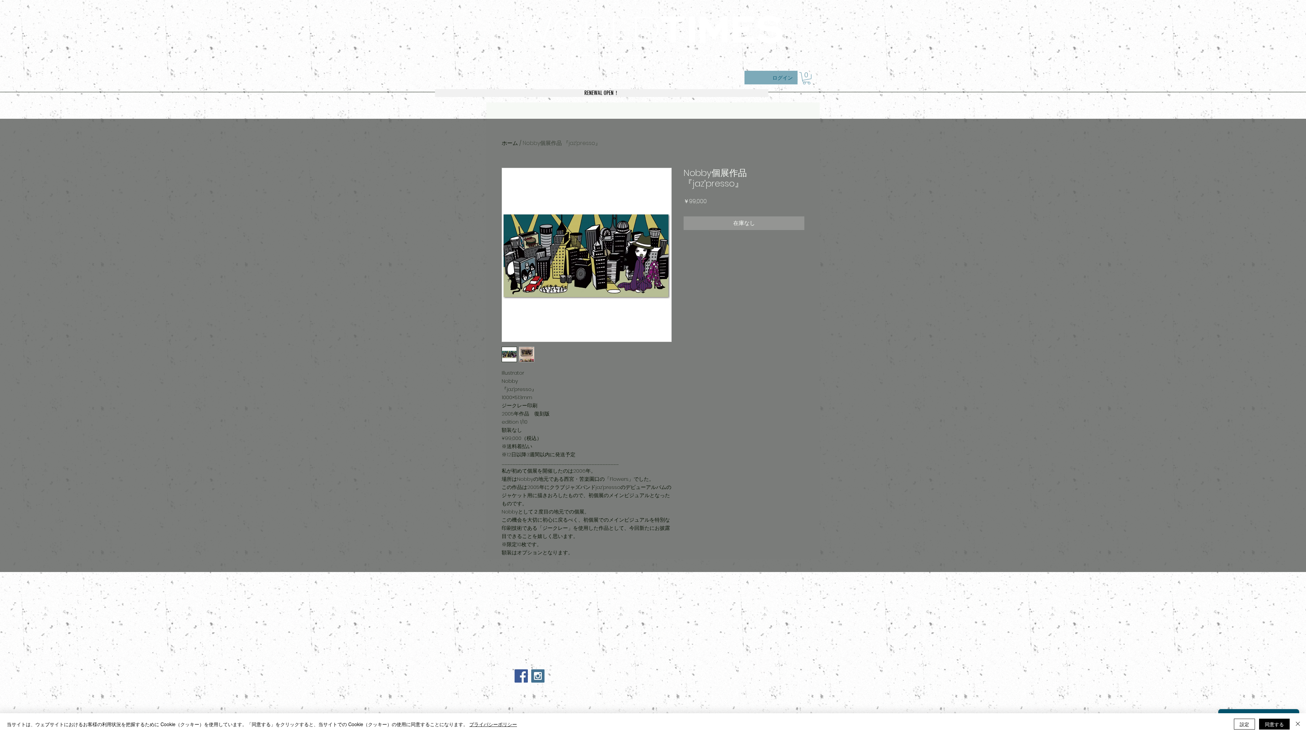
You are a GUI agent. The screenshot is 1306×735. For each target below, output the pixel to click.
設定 (1244, 724)
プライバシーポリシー (493, 724)
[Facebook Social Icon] (521, 676)
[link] (806, 78)
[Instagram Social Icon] (538, 676)
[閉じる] (1298, 724)
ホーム (510, 143)
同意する (1274, 724)
